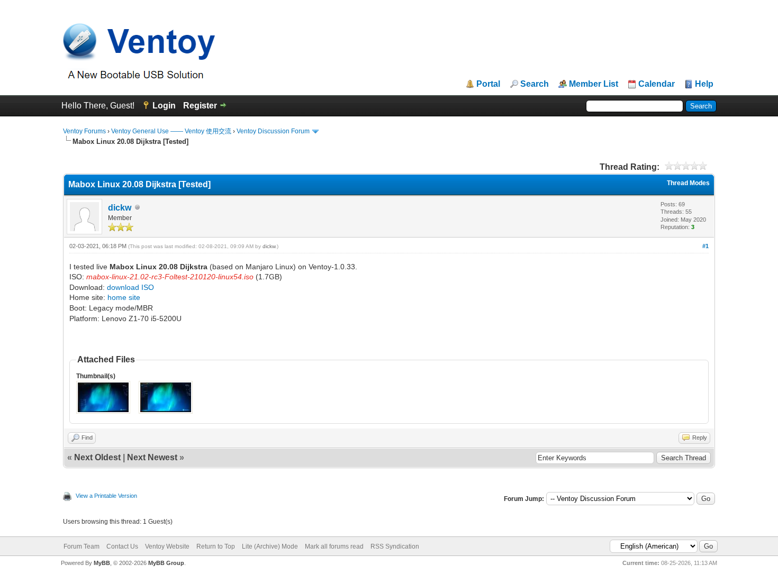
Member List (593, 84)
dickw (119, 207)
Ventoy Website (167, 546)
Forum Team (81, 546)
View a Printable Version (106, 496)
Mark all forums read (334, 546)
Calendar (656, 84)
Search (534, 84)
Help (704, 84)
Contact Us (122, 546)
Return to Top (215, 546)
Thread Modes (688, 183)
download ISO (130, 287)
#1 (705, 246)
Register (200, 105)
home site (123, 297)
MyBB (102, 563)
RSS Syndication (394, 546)
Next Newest (152, 457)
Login (164, 105)
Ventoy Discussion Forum (273, 131)
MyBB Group (166, 563)
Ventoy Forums (84, 131)
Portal (488, 84)
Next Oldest (97, 457)
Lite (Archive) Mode (270, 546)
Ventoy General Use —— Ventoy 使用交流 (171, 131)
